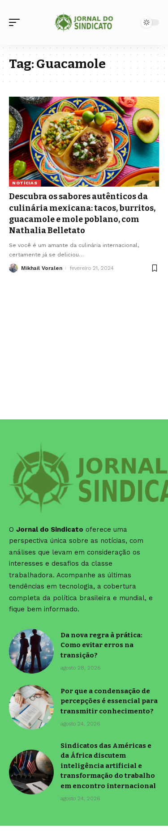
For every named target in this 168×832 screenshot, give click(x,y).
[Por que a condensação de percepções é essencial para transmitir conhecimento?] (31, 707)
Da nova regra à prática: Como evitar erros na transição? (101, 645)
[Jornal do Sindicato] (84, 22)
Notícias (25, 182)
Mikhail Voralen (41, 268)
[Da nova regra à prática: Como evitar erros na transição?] (31, 651)
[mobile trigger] (16, 22)
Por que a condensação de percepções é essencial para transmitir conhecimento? (109, 701)
